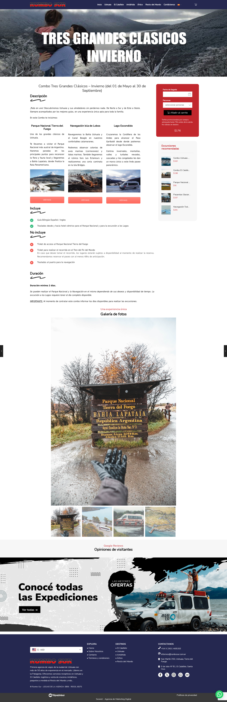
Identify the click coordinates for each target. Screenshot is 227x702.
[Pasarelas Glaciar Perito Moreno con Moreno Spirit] (166, 197)
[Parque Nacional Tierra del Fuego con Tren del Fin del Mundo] (166, 185)
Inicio (99, 4)
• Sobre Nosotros (95, 651)
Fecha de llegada (170, 89)
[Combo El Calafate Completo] (166, 173)
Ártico (140, 4)
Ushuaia (107, 4)
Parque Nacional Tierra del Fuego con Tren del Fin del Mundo (181, 182)
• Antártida (120, 654)
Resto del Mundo (153, 4)
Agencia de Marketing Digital (118, 699)
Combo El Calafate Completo (181, 170)
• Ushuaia (119, 651)
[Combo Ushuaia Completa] (166, 161)
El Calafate (119, 4)
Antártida (130, 4)
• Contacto (92, 654)
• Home (90, 648)
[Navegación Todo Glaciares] (166, 210)
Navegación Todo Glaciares (181, 206)
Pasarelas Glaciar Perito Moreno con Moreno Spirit (181, 194)
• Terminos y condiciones (98, 658)
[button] (219, 694)
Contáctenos (169, 4)
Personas (167, 100)
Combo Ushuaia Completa (181, 158)
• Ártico (119, 658)
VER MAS (47, 200)
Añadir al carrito (179, 112)
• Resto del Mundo (124, 661)
